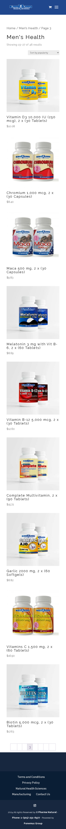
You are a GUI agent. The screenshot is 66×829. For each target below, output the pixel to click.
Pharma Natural (47, 812)
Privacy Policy (31, 782)
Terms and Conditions (31, 776)
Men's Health (28, 28)
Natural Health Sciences (31, 788)
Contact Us (43, 794)
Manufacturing (21, 794)
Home (11, 28)
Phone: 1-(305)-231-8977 (26, 817)
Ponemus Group (33, 823)
